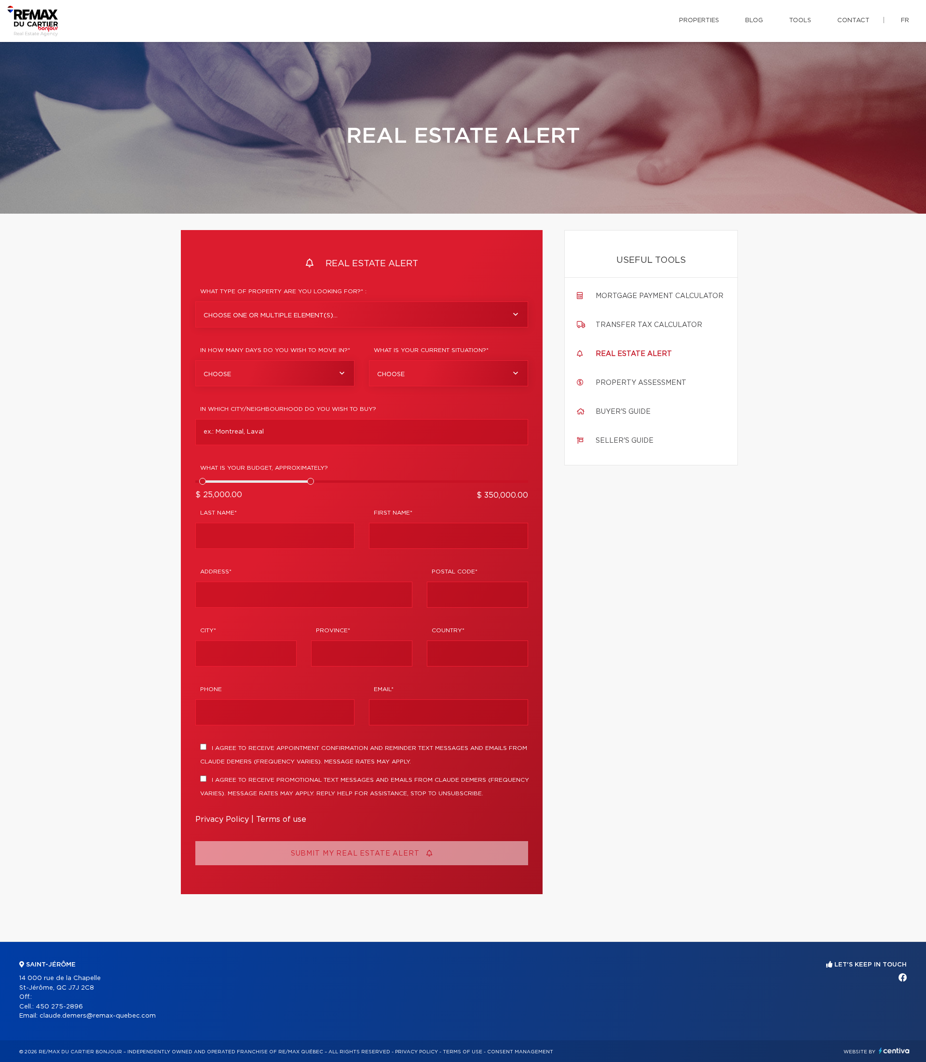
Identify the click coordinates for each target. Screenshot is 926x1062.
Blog (754, 20)
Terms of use (281, 819)
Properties (699, 20)
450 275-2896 (59, 1007)
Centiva (894, 1051)
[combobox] (361, 314)
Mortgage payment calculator (659, 296)
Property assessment (641, 383)
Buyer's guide (623, 411)
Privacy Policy (222, 819)
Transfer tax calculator (649, 325)
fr (905, 20)
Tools (800, 20)
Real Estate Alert (634, 354)
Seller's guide (625, 440)
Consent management (520, 1051)
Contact (853, 20)
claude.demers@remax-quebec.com (98, 1016)
